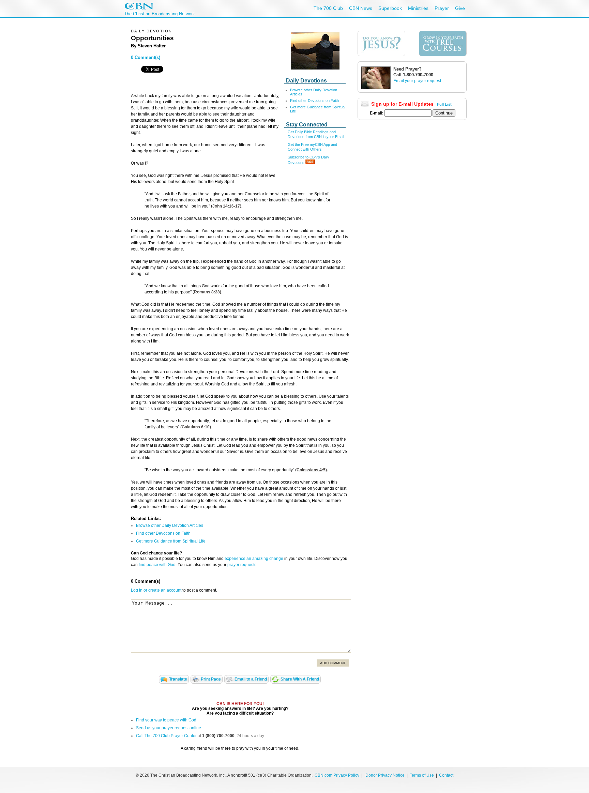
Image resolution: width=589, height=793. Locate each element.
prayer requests (241, 564)
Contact (446, 775)
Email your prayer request (417, 80)
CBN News (360, 8)
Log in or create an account (156, 590)
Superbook (390, 8)
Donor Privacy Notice (385, 775)
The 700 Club (328, 8)
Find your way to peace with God (166, 720)
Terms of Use (422, 775)
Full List (444, 104)
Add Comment (333, 663)
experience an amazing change (254, 558)
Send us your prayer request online (168, 728)
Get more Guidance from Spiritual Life (171, 541)
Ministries (418, 8)
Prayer (442, 8)
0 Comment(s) (145, 57)
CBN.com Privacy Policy (337, 775)
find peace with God (157, 564)
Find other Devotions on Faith (314, 100)
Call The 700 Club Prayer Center (166, 735)
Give (460, 8)
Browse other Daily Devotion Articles (169, 525)
